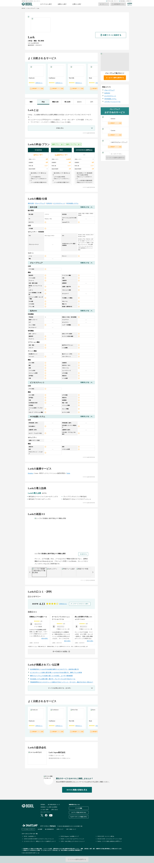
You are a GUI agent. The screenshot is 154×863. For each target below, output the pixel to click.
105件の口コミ (59, 82)
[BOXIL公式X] (42, 815)
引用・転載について (71, 829)
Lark (38, 8)
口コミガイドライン (46, 812)
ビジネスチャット (59, 203)
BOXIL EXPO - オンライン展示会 (106, 836)
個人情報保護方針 (49, 829)
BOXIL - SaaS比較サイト (30, 836)
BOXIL (23, 8)
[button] (38, 624)
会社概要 (40, 829)
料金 (43, 102)
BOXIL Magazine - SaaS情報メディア (70, 836)
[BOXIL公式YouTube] (50, 815)
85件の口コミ (78, 82)
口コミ (79, 102)
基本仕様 (31, 203)
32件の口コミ (63, 603)
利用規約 (43, 804)
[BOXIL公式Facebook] (46, 815)
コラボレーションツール (112, 101)
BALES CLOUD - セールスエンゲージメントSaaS (110, 838)
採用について (60, 829)
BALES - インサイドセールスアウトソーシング (72, 838)
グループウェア (31, 8)
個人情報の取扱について (54, 804)
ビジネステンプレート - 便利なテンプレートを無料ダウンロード (40, 841)
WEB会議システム (72, 203)
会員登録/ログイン (129, 4)
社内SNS (49, 203)
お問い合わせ (54, 809)
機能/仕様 (55, 102)
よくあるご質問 (44, 809)
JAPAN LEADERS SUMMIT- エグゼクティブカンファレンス (39, 838)
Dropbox (30, 473)
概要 (31, 102)
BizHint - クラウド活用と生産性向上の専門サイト (110, 841)
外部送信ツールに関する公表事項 (49, 807)
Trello (68, 473)
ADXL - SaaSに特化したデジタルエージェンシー (73, 841)
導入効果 (67, 102)
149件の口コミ (39, 82)
